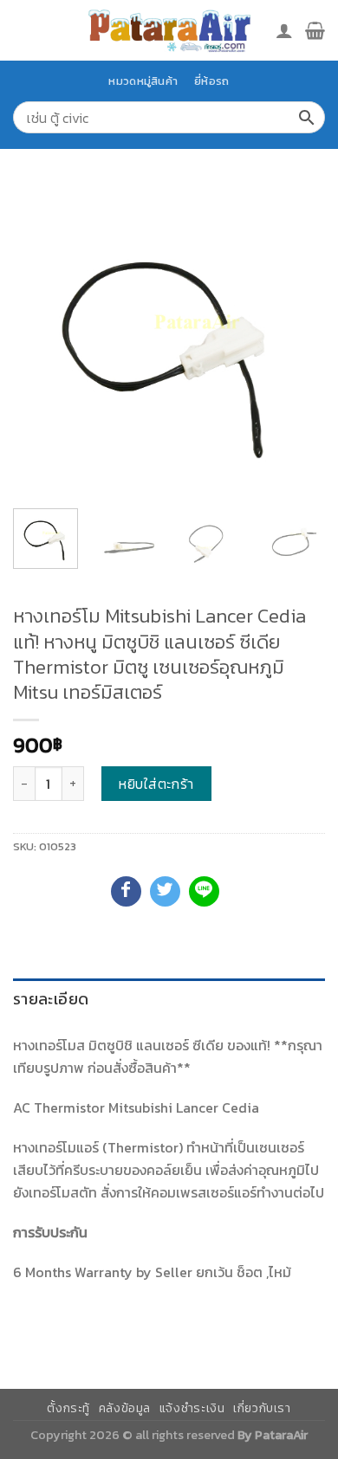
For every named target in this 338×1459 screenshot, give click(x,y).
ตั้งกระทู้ (68, 1408)
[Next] (297, 339)
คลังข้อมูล (125, 1408)
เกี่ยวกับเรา (262, 1408)
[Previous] (40, 339)
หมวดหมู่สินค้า (143, 81)
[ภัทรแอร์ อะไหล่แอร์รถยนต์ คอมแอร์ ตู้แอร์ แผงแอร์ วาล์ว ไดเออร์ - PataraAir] (169, 30)
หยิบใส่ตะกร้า (156, 783)
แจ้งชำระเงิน (192, 1408)
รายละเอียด (50, 998)
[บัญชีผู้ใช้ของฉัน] (284, 30)
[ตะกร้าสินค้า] (315, 30)
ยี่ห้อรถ (211, 81)
